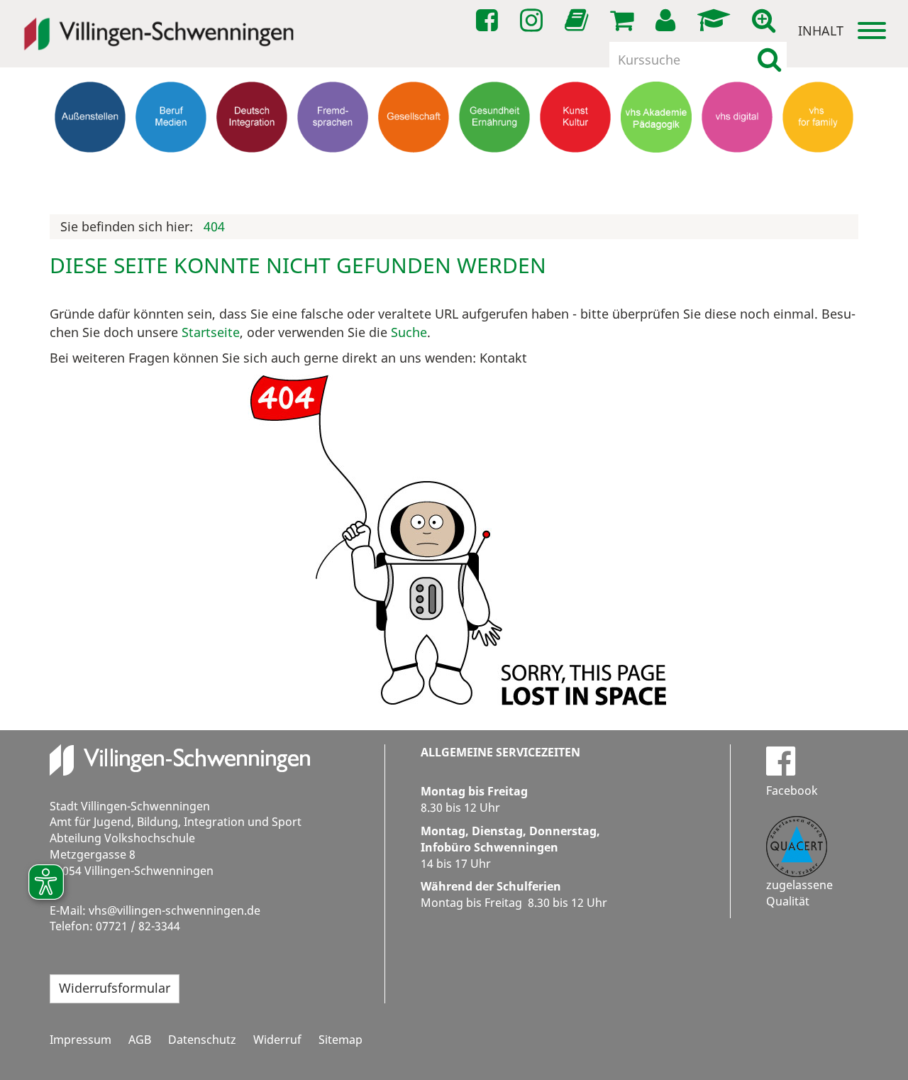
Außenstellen (90, 166)
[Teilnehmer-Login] (667, 20)
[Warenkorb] (624, 20)
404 (214, 226)
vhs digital (737, 166)
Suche (409, 332)
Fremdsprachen (332, 166)
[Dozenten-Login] (716, 20)
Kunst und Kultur (576, 173)
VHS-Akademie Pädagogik (656, 173)
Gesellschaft (414, 166)
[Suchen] (769, 59)
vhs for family (818, 166)
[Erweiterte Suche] (766, 20)
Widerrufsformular (114, 987)
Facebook (792, 790)
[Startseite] (158, 24)
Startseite (211, 332)
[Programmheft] (579, 24)
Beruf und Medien (171, 173)
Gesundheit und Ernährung (495, 179)
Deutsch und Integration (251, 173)
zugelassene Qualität (799, 893)
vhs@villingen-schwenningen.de (174, 910)
